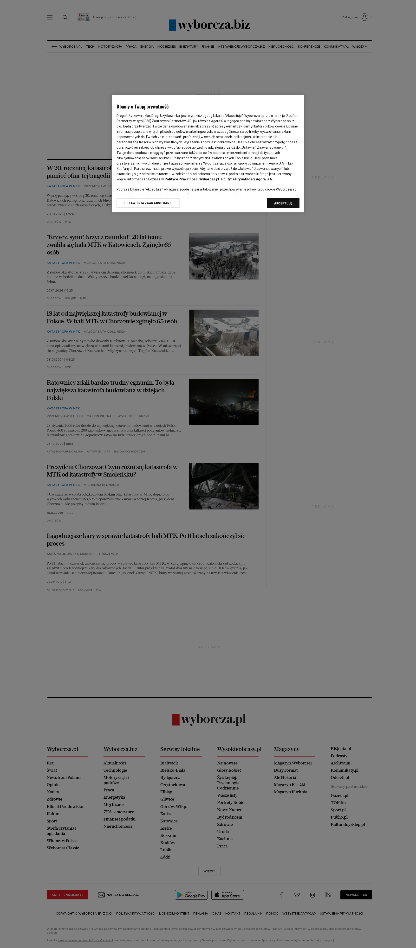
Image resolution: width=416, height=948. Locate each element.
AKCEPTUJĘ (283, 203)
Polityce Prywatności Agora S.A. (247, 179)
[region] (208, 153)
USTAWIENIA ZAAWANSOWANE (147, 203)
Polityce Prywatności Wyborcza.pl (192, 179)
